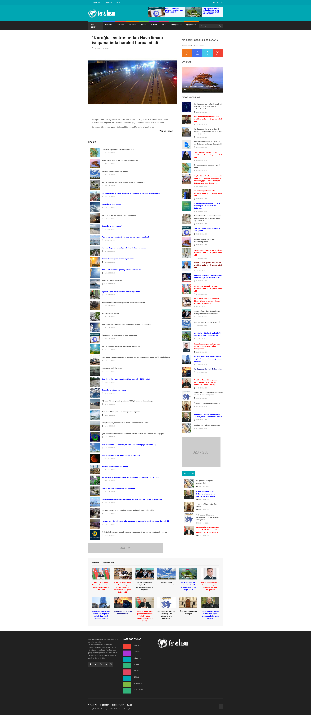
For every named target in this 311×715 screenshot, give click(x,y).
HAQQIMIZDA (104, 705)
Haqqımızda (108, 3)
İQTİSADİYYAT (191, 25)
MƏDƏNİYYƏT (176, 25)
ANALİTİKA (109, 25)
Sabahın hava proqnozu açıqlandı (197, 89)
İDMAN (164, 25)
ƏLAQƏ (129, 705)
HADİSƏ (154, 25)
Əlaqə (118, 3)
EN (222, 2)
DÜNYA (143, 25)
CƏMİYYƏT (132, 25)
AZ (214, 2)
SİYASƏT (120, 25)
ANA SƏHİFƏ (94, 26)
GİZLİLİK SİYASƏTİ (118, 705)
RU (218, 2)
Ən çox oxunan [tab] (189, 473)
